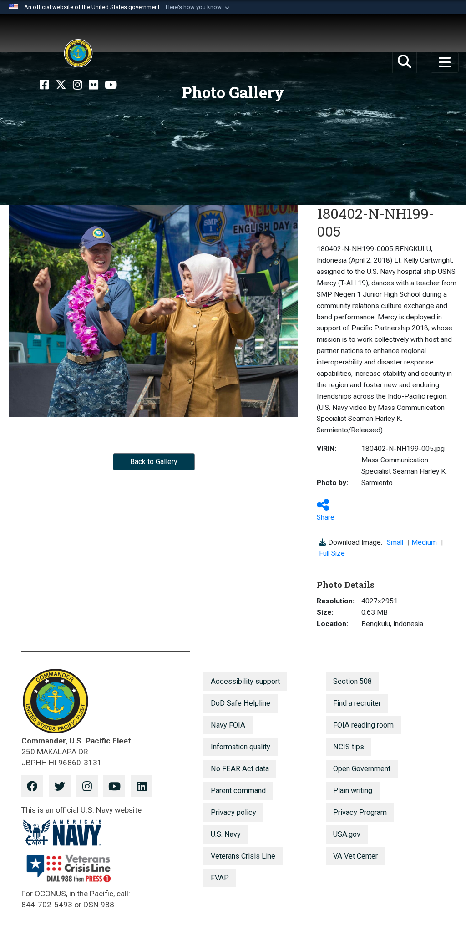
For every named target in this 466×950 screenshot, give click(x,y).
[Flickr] (93, 85)
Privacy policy (233, 812)
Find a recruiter (357, 703)
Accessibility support (245, 681)
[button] (198, 7)
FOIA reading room (363, 725)
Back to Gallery (153, 461)
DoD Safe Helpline (240, 703)
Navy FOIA (228, 725)
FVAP (220, 878)
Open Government (361, 768)
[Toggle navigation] (445, 62)
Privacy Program (360, 812)
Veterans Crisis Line (243, 856)
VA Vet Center (355, 856)
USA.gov (346, 834)
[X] (61, 85)
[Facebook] (44, 85)
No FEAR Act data (240, 768)
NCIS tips (348, 747)
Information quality (240, 747)
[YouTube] (111, 85)
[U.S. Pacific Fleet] (78, 53)
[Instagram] (77, 85)
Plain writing (352, 790)
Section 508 (352, 681)
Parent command (238, 790)
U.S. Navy (226, 834)
